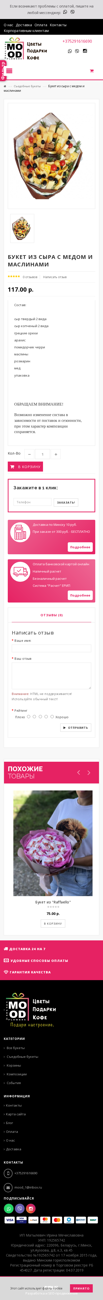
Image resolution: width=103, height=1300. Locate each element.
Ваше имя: (23, 641)
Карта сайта (16, 1114)
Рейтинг (21, 710)
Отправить (78, 727)
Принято (81, 1288)
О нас (8, 24)
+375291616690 (77, 41)
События (13, 1083)
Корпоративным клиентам (26, 30)
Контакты (58, 24)
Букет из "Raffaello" (53, 902)
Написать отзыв (54, 277)
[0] (94, 71)
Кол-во (14, 453)
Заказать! (66, 502)
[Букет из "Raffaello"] (53, 843)
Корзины (13, 1065)
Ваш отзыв (23, 658)
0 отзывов (30, 277)
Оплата (40, 24)
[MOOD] (26, 49)
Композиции (16, 1074)
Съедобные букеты (27, 86)
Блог (9, 1123)
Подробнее (80, 547)
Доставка (24, 24)
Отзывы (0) (51, 615)
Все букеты (15, 1048)
